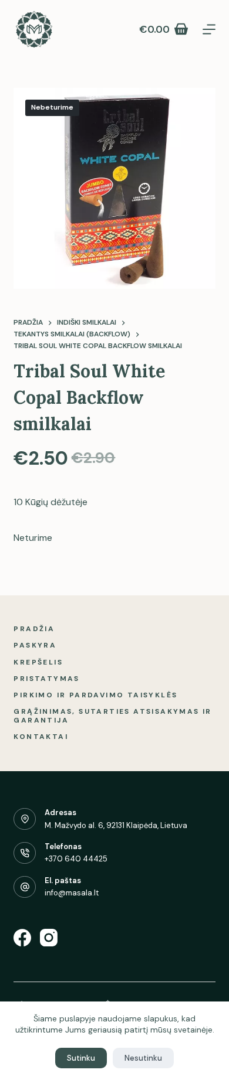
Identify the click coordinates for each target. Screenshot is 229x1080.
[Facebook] (22, 937)
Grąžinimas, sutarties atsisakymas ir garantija (112, 716)
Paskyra (35, 645)
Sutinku (81, 1058)
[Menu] (209, 29)
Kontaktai (41, 737)
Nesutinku (143, 1058)
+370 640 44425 (76, 859)
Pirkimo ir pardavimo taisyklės (95, 695)
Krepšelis (38, 662)
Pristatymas (46, 678)
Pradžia (34, 629)
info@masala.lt (72, 893)
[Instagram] (49, 937)
